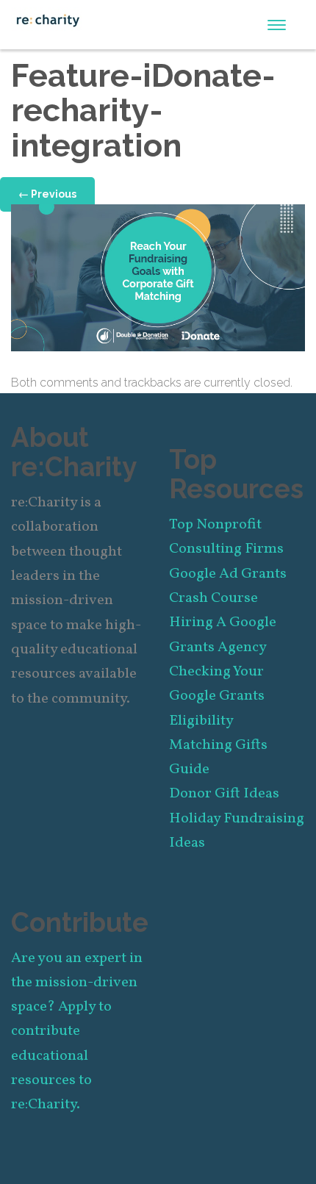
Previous (47, 194)
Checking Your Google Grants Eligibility (217, 696)
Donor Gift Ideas (224, 793)
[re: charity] (48, 19)
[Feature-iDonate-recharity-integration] (158, 277)
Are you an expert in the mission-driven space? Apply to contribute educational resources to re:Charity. (77, 1032)
